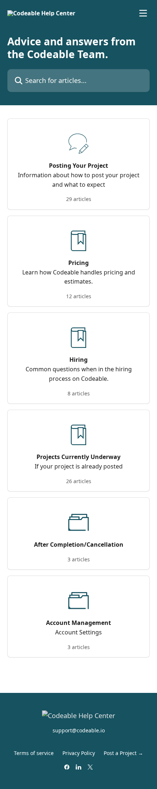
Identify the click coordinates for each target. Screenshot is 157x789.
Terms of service (34, 753)
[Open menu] (143, 13)
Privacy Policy (78, 753)
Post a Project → (123, 753)
